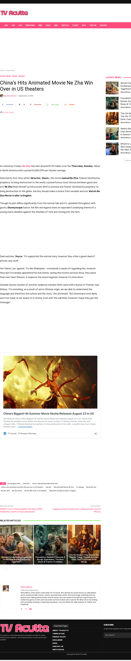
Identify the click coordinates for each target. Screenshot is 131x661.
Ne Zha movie (17, 491)
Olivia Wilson (11, 96)
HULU (48, 25)
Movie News (10, 70)
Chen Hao (26, 483)
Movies (103, 25)
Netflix (65, 25)
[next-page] (5, 568)
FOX (20, 25)
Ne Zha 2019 (5, 491)
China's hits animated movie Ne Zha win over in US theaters (22, 487)
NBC (56, 25)
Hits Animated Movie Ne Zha (64, 487)
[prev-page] (1, 568)
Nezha (21, 76)
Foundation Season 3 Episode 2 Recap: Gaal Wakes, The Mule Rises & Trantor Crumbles (50, 559)
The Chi (84, 552)
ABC (6, 25)
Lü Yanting (80, 487)
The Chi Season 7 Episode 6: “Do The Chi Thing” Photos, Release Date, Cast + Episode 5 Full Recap (84, 558)
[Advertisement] (79, 13)
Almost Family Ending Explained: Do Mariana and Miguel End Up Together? (16, 559)
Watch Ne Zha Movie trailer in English (62, 491)
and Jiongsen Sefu (13, 483)
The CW (92, 25)
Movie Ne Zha (91, 487)
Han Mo (48, 487)
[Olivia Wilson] (2, 95)
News (14, 76)
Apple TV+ (50, 554)
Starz (75, 25)
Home (2, 70)
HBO (40, 25)
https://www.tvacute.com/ (29, 590)
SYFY (84, 25)
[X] (26, 608)
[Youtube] (30, 608)
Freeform (30, 25)
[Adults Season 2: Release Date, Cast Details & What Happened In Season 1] (112, 133)
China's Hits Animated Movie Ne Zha (45, 483)
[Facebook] (22, 608)
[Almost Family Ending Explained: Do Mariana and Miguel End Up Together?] (16, 544)
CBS (13, 25)
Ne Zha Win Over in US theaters (36, 491)
